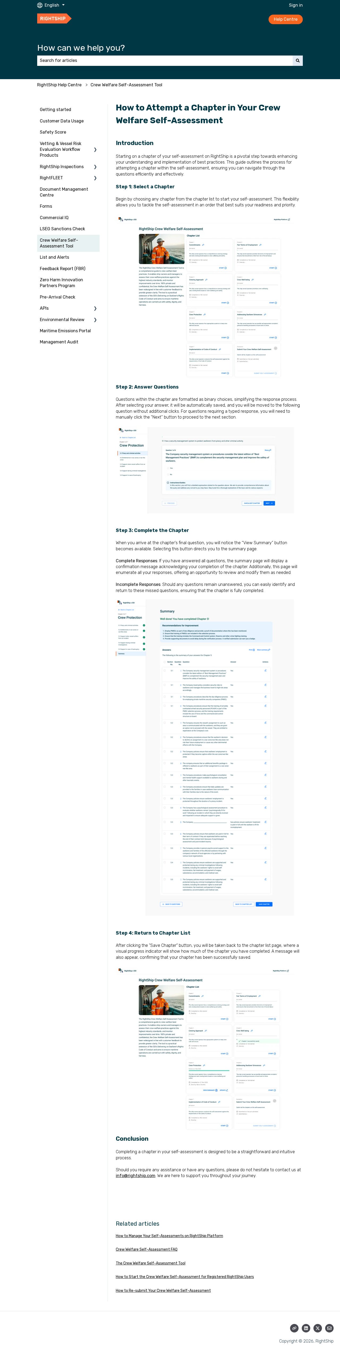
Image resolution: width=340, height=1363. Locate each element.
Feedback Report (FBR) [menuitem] (62, 268)
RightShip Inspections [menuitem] (62, 166)
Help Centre (286, 19)
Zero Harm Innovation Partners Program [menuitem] (61, 282)
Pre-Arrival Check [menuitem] (57, 297)
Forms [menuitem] (46, 206)
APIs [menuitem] (44, 308)
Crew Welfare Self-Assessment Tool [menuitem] (59, 243)
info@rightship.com (135, 1175)
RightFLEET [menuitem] (51, 177)
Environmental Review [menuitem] (62, 319)
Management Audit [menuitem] (59, 341)
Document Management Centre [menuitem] (64, 192)
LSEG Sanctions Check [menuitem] (62, 228)
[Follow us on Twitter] (317, 1328)
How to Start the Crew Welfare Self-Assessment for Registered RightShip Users (185, 1277)
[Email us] (329, 1328)
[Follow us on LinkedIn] (306, 1328)
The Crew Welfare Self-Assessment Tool (150, 1263)
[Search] (298, 61)
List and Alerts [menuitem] (54, 257)
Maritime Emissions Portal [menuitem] (65, 330)
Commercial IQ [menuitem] (54, 217)
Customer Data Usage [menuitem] (62, 120)
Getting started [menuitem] (55, 109)
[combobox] (165, 61)
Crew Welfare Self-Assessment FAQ (146, 1249)
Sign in (296, 5)
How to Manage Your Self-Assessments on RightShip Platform (169, 1236)
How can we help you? (81, 48)
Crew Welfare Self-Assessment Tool (126, 84)
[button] (95, 144)
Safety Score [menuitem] (53, 132)
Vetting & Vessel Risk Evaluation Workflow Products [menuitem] (60, 149)
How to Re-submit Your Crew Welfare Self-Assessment (163, 1290)
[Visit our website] (294, 1328)
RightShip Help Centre (59, 84)
